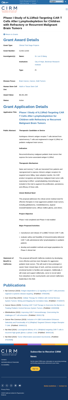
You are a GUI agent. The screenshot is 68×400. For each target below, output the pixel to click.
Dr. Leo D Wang (41, 56)
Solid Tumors (41, 81)
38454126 (49, 333)
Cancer (32, 81)
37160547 (60, 301)
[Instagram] (11, 385)
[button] (65, 1)
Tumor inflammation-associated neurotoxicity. (34, 337)
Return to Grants (11, 34)
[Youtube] (19, 385)
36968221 (22, 325)
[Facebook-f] (2, 385)
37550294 (45, 294)
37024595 (8, 340)
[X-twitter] (7, 385)
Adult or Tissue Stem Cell (28, 86)
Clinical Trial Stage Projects (29, 45)
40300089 (54, 308)
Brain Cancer (24, 81)
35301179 (40, 315)
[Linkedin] (15, 385)
